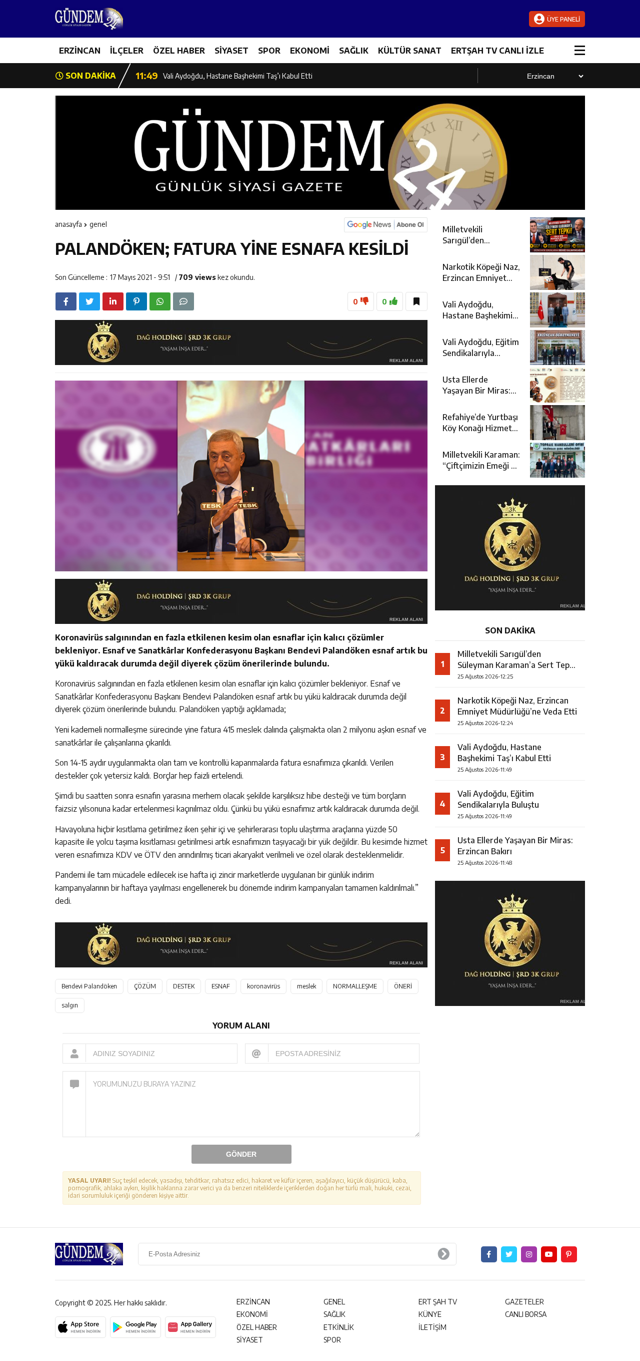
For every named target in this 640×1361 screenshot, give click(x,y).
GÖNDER (241, 1154)
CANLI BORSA (525, 1314)
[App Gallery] (190, 1327)
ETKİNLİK (339, 1327)
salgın (70, 1005)
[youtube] (549, 1254)
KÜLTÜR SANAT (410, 51)
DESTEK (183, 986)
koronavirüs (263, 986)
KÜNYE (430, 1314)
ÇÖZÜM (145, 986)
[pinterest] (137, 301)
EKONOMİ (310, 51)
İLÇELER (127, 51)
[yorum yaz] (183, 301)
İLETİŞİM (432, 1327)
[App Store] (80, 1327)
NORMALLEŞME (355, 986)
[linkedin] (113, 301)
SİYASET (231, 51)
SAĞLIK (353, 51)
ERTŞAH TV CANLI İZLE (497, 51)
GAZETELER (524, 1301)
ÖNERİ (403, 986)
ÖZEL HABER (179, 51)
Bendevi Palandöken (89, 986)
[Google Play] (135, 1327)
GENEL (98, 224)
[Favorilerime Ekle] (417, 301)
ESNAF (221, 986)
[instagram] (529, 1254)
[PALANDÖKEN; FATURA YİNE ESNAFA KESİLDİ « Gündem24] (115, 19)
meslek (306, 986)
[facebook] (66, 301)
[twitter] (89, 301)
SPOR (269, 51)
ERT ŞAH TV (437, 1301)
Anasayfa (68, 224)
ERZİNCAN (79, 51)
